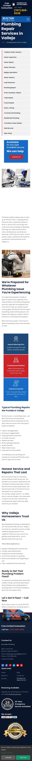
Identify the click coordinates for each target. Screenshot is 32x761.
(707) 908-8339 (17, 629)
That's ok (23, 757)
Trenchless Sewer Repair (13, 123)
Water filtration (9, 67)
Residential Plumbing (11, 118)
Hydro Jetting (9, 108)
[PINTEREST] (10, 665)
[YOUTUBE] (17, 665)
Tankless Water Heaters (12, 52)
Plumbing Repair (10, 88)
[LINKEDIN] (14, 665)
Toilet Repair (8, 98)
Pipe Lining (8, 133)
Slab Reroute (8, 128)
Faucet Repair (9, 103)
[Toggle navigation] (28, 19)
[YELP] (21, 665)
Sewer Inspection (10, 57)
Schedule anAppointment (21, 679)
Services (4, 679)
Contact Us (20, 675)
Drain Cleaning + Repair (12, 93)
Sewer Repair (9, 62)
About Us (4, 675)
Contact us (16, 157)
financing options (15, 694)
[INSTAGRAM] (2, 665)
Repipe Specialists (10, 72)
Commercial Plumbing (12, 113)
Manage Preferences (7, 753)
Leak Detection (9, 83)
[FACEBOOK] (6, 665)
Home (3, 672)
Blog (18, 672)
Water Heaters (9, 77)
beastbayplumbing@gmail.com (16, 654)
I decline (8, 757)
